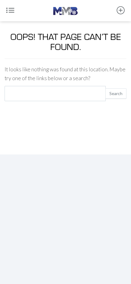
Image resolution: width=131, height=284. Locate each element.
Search (115, 93)
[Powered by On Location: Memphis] (65, 8)
